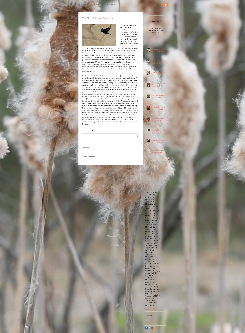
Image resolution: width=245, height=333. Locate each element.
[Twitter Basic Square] (149, 328)
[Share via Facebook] (83, 130)
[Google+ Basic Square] (152, 328)
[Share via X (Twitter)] (88, 130)
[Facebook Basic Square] (146, 328)
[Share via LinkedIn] (93, 130)
